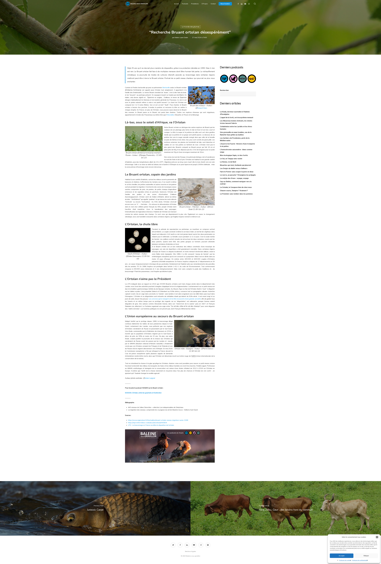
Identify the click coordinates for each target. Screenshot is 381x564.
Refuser (366, 556)
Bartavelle (166, 87)
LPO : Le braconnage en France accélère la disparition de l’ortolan (151, 425)
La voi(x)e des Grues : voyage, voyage (234, 178)
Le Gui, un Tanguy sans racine (231, 159)
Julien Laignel (150, 378)
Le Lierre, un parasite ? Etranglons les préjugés (238, 175)
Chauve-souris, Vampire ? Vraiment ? (234, 191)
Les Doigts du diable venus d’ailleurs (233, 168)
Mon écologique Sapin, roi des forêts (234, 155)
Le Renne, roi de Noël (228, 162)
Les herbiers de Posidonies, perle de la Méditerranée (234, 139)
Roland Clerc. (202, 108)
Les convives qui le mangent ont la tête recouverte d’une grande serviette (175, 299)
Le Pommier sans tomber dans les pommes (236, 194)
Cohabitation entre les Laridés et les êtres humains (236, 128)
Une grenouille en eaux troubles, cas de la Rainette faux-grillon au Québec (235, 133)
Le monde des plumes (190, 27)
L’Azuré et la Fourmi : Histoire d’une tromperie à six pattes (237, 145)
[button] (377, 537)
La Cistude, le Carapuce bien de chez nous (236, 187)
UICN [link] (194, 356)
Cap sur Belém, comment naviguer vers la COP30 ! (235, 183)
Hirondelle (170, 115)
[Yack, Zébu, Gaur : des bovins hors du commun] (285, 508)
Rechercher (224, 90)
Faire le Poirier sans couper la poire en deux (236, 172)
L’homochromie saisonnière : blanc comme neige (236, 151)
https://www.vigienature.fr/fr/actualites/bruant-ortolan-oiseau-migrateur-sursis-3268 (158, 420)
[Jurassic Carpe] (95, 508)
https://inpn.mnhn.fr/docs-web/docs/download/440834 (147, 423)
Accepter (342, 556)
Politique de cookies (345, 560)
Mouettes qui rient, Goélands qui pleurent (235, 165)
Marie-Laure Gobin (181, 37)
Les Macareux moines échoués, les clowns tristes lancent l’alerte (236, 122)
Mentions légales (190, 551)
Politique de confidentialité (360, 560)
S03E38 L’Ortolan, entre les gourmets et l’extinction (143, 393)
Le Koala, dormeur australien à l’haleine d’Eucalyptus (235, 113)
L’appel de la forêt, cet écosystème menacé (236, 117)
